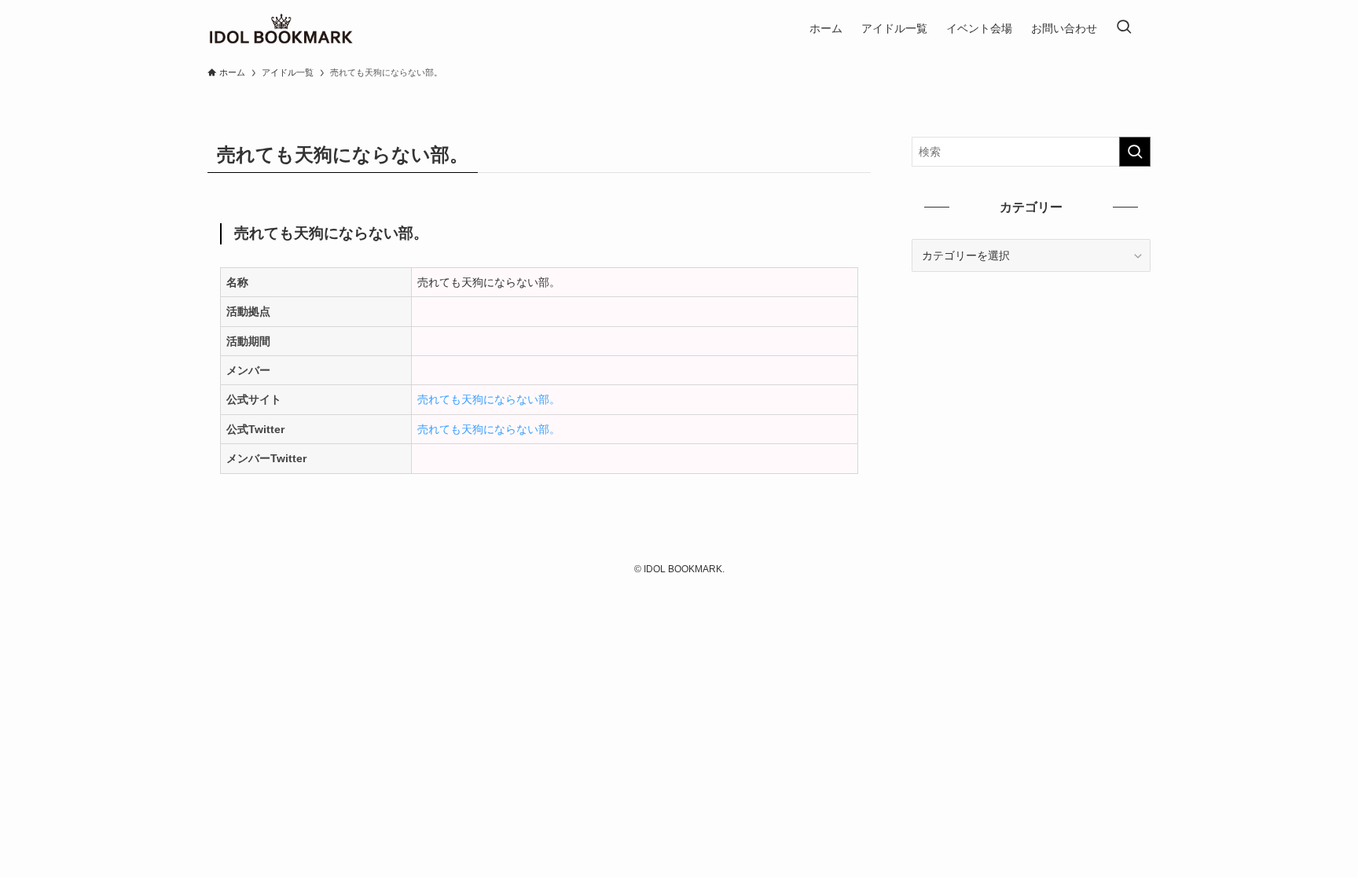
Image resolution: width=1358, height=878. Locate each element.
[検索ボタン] (1124, 28)
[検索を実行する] (1135, 152)
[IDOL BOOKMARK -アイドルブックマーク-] (280, 28)
